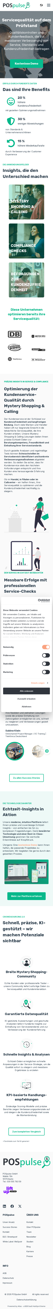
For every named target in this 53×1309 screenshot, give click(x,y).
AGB (5, 1273)
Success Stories (10, 1227)
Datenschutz (8, 1278)
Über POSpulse (33, 1227)
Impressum (7, 1283)
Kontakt (6, 1232)
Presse (29, 1256)
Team (29, 1232)
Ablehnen (26, 706)
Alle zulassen (26, 691)
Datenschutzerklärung (26, 1300)
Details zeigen (38, 683)
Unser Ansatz (9, 1222)
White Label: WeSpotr (12, 1241)
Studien (29, 1241)
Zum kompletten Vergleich (26, 1131)
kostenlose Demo (27, 845)
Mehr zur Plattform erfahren (26, 896)
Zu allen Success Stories (26, 778)
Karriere (30, 1251)
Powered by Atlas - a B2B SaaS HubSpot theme (26, 1306)
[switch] (46, 655)
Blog (28, 1246)
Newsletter (31, 1237)
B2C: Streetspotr (10, 1237)
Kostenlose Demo (26, 63)
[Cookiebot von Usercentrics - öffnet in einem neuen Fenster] (38, 600)
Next (46, 751)
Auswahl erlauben (26, 699)
